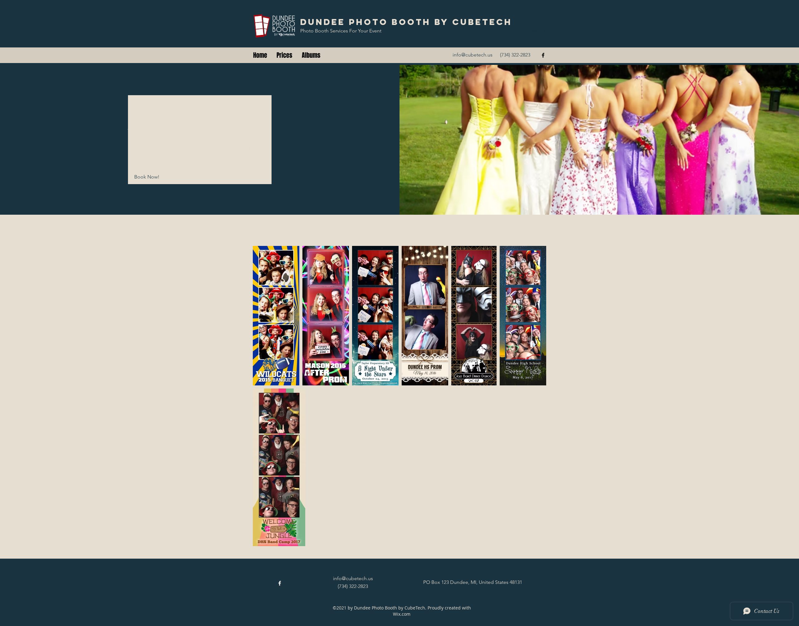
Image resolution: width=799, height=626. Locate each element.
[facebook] (543, 55)
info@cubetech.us (473, 55)
